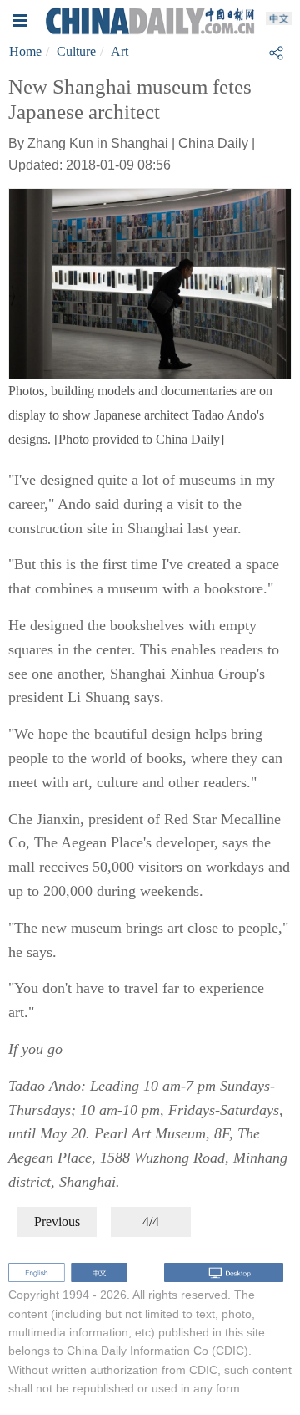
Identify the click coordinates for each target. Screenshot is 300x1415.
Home (25, 51)
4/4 (150, 1221)
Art (119, 51)
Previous (57, 1221)
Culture (76, 51)
